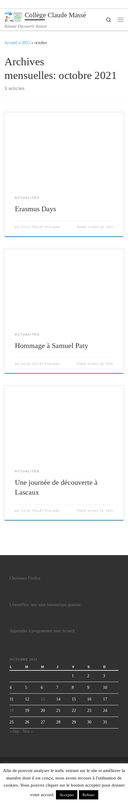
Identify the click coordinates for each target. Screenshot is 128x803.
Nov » (28, 731)
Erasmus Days (35, 209)
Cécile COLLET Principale (40, 227)
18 (12, 710)
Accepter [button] (67, 795)
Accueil (10, 42)
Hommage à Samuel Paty (51, 346)
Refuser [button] (88, 795)
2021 (26, 42)
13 (43, 699)
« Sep (14, 731)
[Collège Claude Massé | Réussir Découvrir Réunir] (13, 16)
